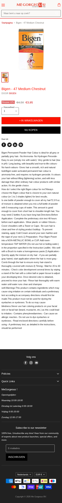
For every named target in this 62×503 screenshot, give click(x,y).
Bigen (12, 93)
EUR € (39, 474)
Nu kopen (31, 130)
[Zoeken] (57, 13)
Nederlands (22, 474)
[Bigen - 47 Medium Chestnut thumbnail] (5, 77)
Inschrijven (16, 457)
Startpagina (7, 22)
